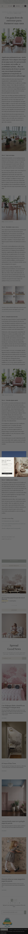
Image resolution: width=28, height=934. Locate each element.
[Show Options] (11, 468)
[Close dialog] (27, 457)
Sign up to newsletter (7, 473)
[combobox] (6, 468)
